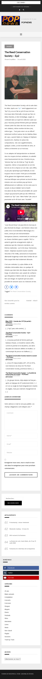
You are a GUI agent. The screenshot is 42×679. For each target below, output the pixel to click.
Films (6, 618)
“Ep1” (20, 108)
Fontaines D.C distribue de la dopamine (22, 549)
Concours (8, 603)
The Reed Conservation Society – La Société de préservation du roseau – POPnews (21, 373)
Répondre (9, 325)
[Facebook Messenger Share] (16, 287)
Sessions (7, 637)
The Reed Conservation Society (20, 291)
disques (7, 609)
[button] (19, 9)
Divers (7, 612)
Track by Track (9, 640)
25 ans (7, 591)
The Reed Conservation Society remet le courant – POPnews (21, 356)
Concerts (7, 600)
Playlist (7, 633)
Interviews (8, 621)
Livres (6, 624)
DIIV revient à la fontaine (21, 7)
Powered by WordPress (8, 674)
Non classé (8, 630)
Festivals (7, 615)
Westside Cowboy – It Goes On (19, 529)
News (6, 627)
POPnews (26, 22)
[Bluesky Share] (11, 287)
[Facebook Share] (6, 287)
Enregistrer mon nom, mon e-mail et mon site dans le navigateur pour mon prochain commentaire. (20, 465)
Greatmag (24, 674)
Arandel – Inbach (31, 301)
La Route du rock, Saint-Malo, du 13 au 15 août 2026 (22, 542)
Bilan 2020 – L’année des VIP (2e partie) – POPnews (19, 322)
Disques (9, 46)
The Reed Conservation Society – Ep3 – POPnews (18, 333)
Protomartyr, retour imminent (19, 522)
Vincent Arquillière (10, 59)
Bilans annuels (9, 594)
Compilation (9, 597)
